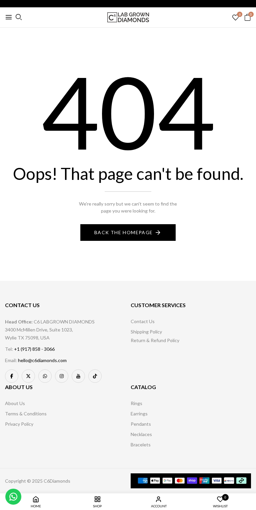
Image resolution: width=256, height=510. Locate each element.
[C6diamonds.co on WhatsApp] (45, 376)
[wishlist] (235, 18)
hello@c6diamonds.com (42, 360)
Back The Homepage (123, 232)
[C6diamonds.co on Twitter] (28, 376)
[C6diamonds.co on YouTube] (78, 376)
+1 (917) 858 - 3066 (34, 349)
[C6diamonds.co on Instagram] (61, 376)
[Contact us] (13, 497)
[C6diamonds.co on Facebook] (11, 376)
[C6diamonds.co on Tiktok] (95, 376)
